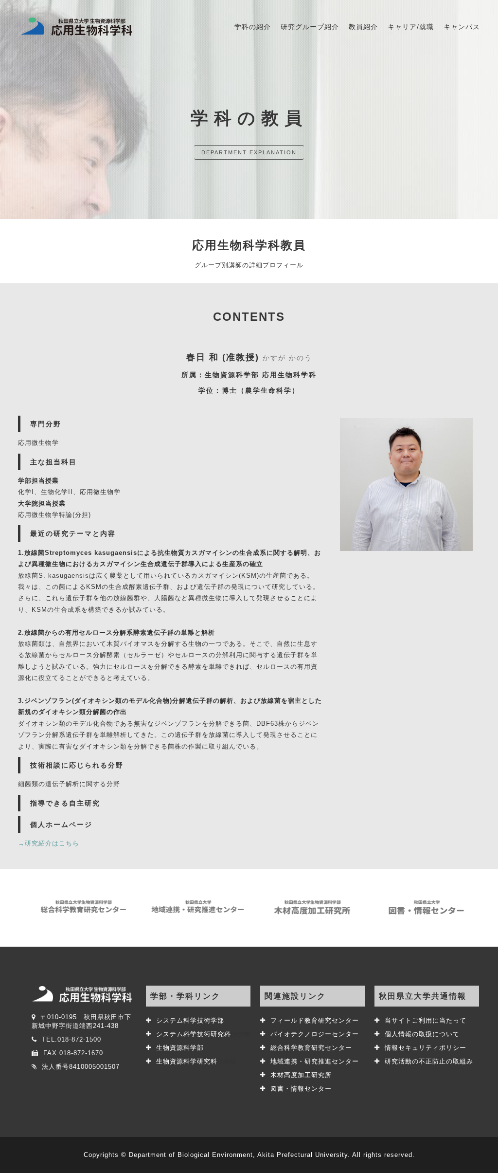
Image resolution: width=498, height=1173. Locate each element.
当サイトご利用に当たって (425, 1020)
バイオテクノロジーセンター (314, 1034)
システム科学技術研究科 (203, 1034)
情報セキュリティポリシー (425, 1047)
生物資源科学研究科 (196, 1061)
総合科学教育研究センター (311, 1047)
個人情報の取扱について (422, 1034)
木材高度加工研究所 (301, 1075)
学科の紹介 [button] (252, 27)
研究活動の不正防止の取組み (429, 1061)
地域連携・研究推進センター (314, 1061)
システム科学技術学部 (190, 1020)
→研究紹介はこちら (48, 843)
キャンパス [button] (462, 27)
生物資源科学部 (180, 1047)
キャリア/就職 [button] (411, 27)
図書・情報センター (301, 1088)
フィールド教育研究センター (314, 1020)
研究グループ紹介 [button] (310, 27)
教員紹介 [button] (363, 27)
